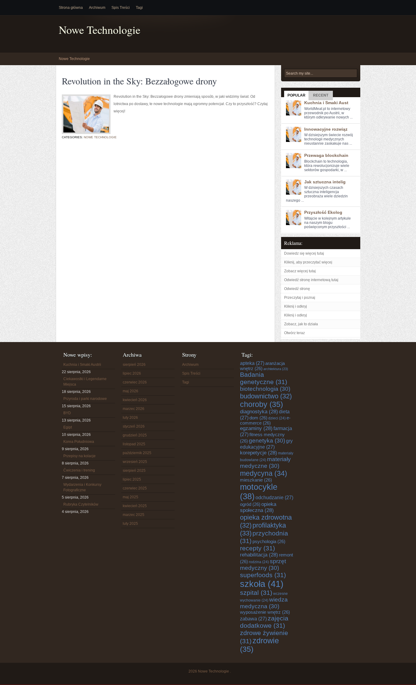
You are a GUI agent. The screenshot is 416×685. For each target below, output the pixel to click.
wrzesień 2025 (135, 462)
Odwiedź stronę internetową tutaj (311, 280)
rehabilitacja (259, 555)
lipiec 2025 (132, 479)
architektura (275, 369)
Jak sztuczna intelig (325, 181)
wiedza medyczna (264, 602)
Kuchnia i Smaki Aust (326, 102)
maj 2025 (130, 497)
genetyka (267, 440)
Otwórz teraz (294, 333)
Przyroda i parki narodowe (85, 399)
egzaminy (256, 428)
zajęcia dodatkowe (264, 622)
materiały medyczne (265, 462)
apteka (252, 363)
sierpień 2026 (134, 364)
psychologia (268, 541)
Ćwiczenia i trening (79, 470)
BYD (67, 413)
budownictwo (266, 396)
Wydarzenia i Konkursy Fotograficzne (82, 487)
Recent (320, 95)
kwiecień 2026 (135, 400)
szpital (256, 592)
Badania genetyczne (263, 378)
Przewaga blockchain (326, 155)
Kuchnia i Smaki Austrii (82, 364)
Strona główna (71, 7)
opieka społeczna (258, 507)
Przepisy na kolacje (79, 456)
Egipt (67, 427)
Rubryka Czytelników (80, 504)
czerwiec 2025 (135, 488)
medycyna (263, 473)
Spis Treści (120, 7)
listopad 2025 (134, 444)
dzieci (277, 418)
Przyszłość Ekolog (323, 212)
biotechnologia (265, 389)
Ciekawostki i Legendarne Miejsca (85, 382)
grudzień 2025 (135, 435)
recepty (257, 548)
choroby (261, 404)
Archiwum (97, 7)
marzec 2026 (133, 409)
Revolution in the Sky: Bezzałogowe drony (139, 81)
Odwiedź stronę (297, 289)
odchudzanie (274, 497)
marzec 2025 (133, 515)
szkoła (262, 584)
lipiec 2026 (132, 373)
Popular (296, 95)
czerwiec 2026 (135, 382)
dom (258, 417)
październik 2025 (137, 453)
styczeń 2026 (134, 426)
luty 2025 (130, 523)
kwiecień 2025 (135, 506)
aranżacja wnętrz (262, 366)
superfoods (263, 574)
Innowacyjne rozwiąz (325, 129)
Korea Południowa (78, 442)
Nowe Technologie (99, 30)
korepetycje (258, 453)
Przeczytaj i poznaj (299, 297)
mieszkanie (256, 480)
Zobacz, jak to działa (301, 324)
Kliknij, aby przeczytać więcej (308, 262)
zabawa (253, 618)
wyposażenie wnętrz (265, 612)
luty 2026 (130, 417)
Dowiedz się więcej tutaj (304, 253)
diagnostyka (259, 412)
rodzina (259, 562)
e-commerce (265, 420)
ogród (250, 504)
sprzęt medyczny (263, 564)
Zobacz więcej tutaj (300, 271)
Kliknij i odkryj (295, 306)
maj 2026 (130, 391)
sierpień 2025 (134, 470)
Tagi (139, 7)
